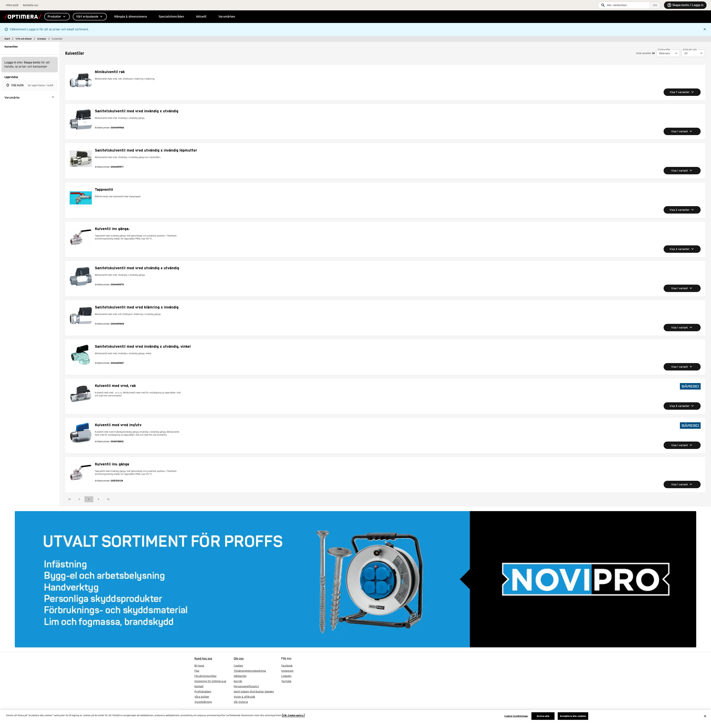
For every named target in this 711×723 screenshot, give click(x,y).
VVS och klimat (24, 38)
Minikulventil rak (110, 72)
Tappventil (104, 189)
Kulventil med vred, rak (115, 385)
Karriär (238, 681)
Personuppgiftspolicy (246, 686)
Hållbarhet (240, 676)
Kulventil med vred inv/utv (118, 425)
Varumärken (226, 16)
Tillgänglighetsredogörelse (250, 670)
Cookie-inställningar (516, 716)
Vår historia (241, 701)
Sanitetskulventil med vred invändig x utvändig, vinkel (143, 346)
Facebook (287, 665)
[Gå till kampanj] (355, 579)
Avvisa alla (543, 716)
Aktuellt (201, 16)
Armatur (41, 38)
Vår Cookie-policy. (293, 715)
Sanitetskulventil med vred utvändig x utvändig (137, 268)
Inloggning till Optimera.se (210, 681)
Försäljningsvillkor (205, 676)
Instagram (287, 670)
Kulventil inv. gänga (112, 464)
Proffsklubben (202, 691)
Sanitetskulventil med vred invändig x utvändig (136, 111)
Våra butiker (201, 696)
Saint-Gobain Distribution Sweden (254, 691)
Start (7, 38)
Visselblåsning (203, 701)
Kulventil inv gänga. (112, 229)
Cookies (238, 665)
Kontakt (198, 686)
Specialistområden (171, 16)
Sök (655, 5)
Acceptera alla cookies (573, 716)
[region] (355, 716)
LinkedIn (286, 676)
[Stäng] (705, 716)
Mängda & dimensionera (130, 16)
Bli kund (199, 665)
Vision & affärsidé (244, 696)
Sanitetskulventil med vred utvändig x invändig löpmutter (146, 150)
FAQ (196, 670)
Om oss (239, 658)
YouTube (286, 681)
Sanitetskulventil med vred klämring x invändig (136, 307)
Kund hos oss (203, 658)
